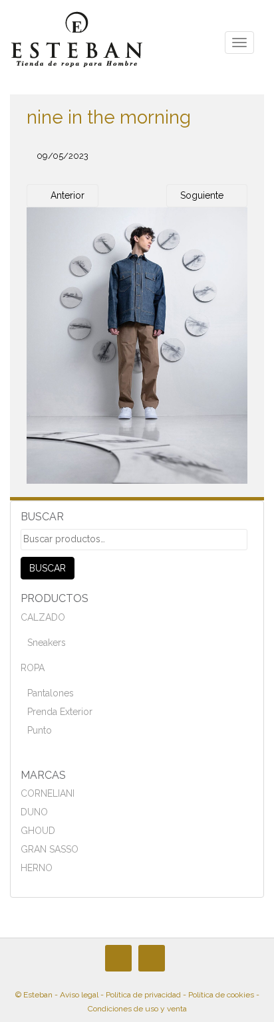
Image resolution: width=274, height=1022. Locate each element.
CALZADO (43, 617)
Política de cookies (221, 994)
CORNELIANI (47, 793)
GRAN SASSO (49, 849)
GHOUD (38, 830)
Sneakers (46, 642)
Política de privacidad (143, 994)
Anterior (66, 195)
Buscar (47, 568)
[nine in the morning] (137, 345)
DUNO (34, 812)
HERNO (37, 868)
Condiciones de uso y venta (137, 1008)
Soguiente (203, 195)
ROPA (33, 668)
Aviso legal (79, 994)
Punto (39, 730)
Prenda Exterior (59, 711)
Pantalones (50, 693)
